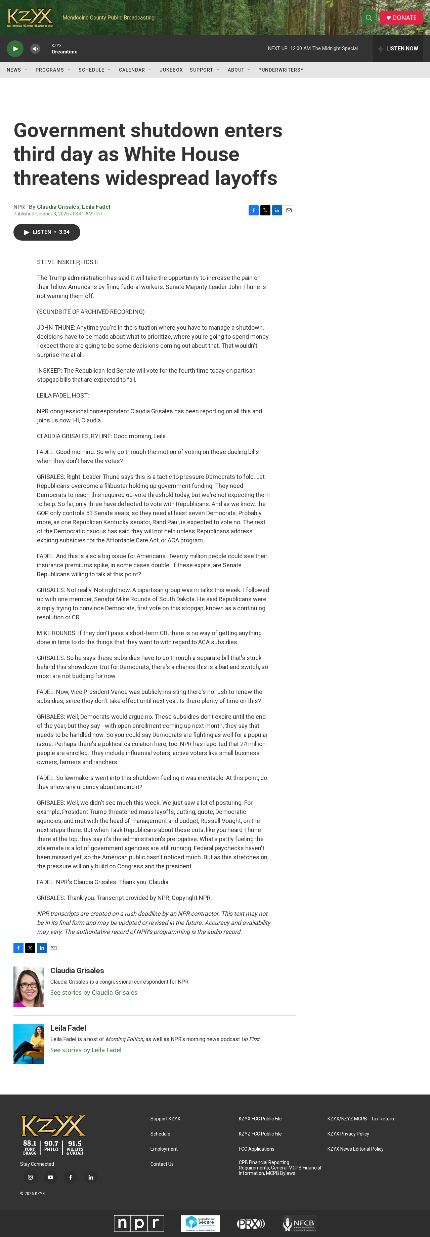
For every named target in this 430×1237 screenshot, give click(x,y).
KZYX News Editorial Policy (356, 1149)
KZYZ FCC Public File (260, 1134)
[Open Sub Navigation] (26, 70)
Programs (50, 70)
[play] (15, 49)
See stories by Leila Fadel (86, 1050)
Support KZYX (165, 1118)
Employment (164, 1149)
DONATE (404, 17)
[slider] (46, 48)
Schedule (91, 70)
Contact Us (162, 1164)
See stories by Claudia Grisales (93, 992)
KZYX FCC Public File (260, 1118)
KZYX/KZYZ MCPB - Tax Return (361, 1118)
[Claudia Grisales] (28, 986)
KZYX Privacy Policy (348, 1134)
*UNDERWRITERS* (281, 70)
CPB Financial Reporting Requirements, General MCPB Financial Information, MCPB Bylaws (280, 1168)
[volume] (35, 48)
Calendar (132, 70)
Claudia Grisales (58, 206)
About (236, 70)
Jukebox (171, 70)
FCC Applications (256, 1149)
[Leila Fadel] (28, 1044)
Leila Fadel (96, 206)
